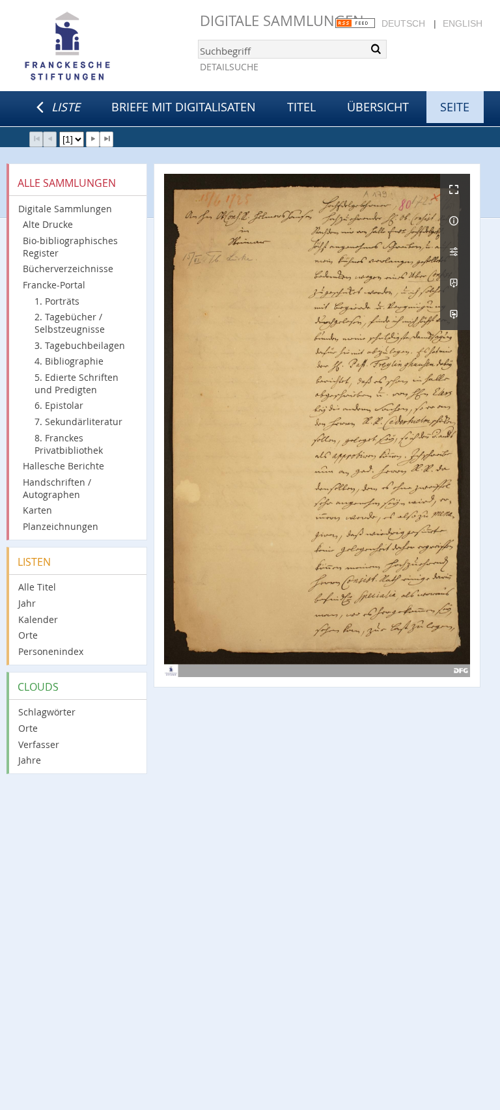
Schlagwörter (47, 712)
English (462, 23)
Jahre (29, 760)
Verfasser (38, 744)
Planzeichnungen (60, 526)
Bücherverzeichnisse (68, 268)
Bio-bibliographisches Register (70, 246)
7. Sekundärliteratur (78, 421)
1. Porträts (57, 301)
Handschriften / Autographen (57, 488)
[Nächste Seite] (93, 139)
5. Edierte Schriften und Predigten (76, 383)
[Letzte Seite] (106, 139)
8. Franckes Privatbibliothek (69, 444)
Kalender (38, 619)
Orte (28, 635)
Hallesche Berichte (63, 466)
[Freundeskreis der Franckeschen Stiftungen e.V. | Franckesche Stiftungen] (104, 47)
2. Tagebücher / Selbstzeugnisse (70, 323)
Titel (301, 107)
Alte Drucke (48, 224)
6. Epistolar (59, 405)
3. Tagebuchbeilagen (80, 345)
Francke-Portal (54, 285)
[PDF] (455, 283)
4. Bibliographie (69, 361)
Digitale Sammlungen (282, 20)
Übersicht (378, 107)
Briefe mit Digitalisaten (183, 107)
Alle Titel (37, 587)
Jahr (27, 603)
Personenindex (50, 651)
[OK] (375, 48)
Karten (37, 510)
